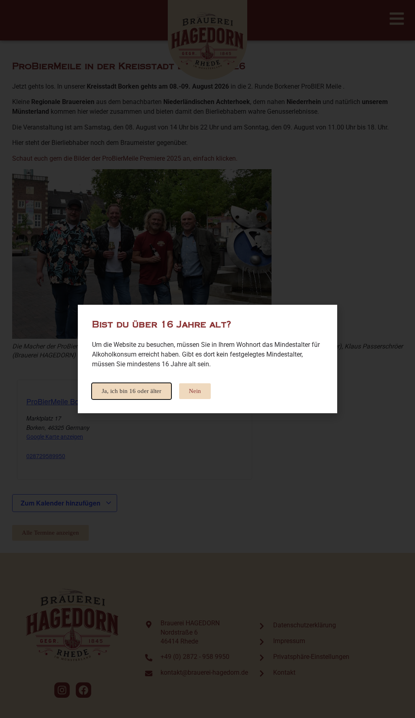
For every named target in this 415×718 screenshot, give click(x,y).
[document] (207, 359)
